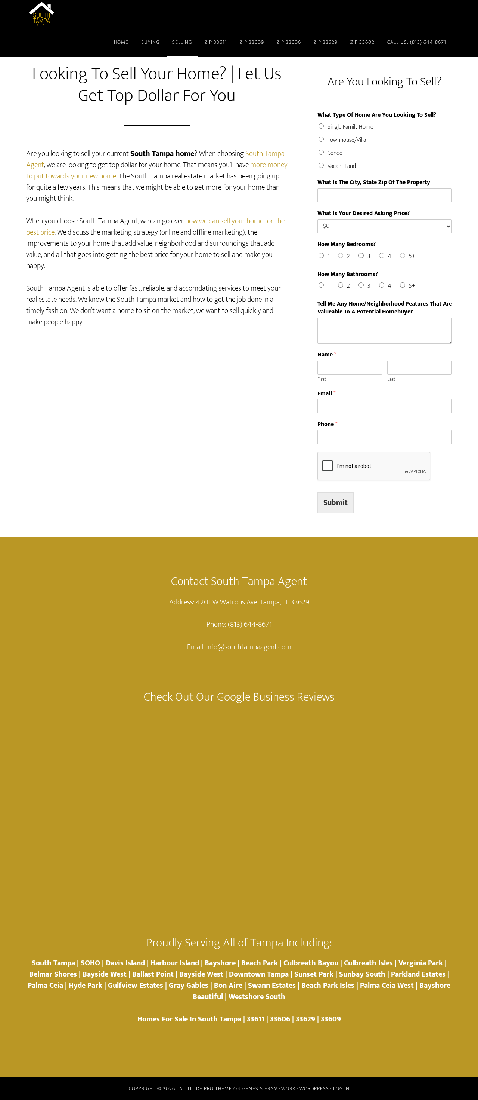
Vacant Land (342, 166)
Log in (341, 1088)
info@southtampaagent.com (248, 647)
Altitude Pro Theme (205, 1088)
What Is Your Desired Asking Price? (363, 214)
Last (391, 379)
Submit (335, 502)
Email (326, 394)
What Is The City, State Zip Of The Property (373, 183)
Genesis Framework (268, 1088)
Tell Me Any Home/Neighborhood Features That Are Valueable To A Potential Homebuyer (384, 308)
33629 (305, 1019)
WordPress (314, 1088)
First (321, 379)
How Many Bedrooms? (346, 245)
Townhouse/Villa (347, 140)
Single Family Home (350, 127)
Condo (335, 153)
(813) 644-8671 (250, 624)
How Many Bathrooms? (347, 275)
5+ (412, 256)
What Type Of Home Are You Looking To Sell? (376, 115)
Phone (327, 425)
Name (326, 355)
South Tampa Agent (93, 14)
